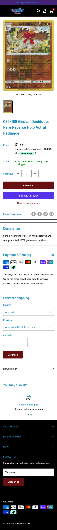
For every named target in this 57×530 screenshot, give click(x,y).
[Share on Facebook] (33, 213)
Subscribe (13, 481)
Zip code (7, 334)
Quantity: (8, 173)
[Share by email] (51, 213)
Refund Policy (10, 368)
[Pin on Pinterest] (39, 213)
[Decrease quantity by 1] (18, 173)
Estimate (13, 354)
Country (7, 304)
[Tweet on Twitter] (45, 213)
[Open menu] (4, 11)
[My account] (44, 11)
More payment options (28, 202)
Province (8, 320)
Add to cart (28, 185)
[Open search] (38, 11)
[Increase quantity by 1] (35, 173)
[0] (51, 11)
